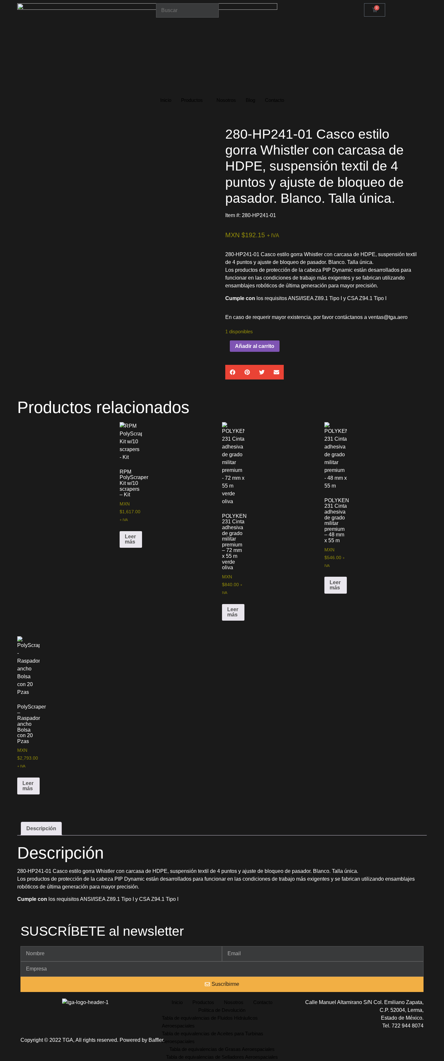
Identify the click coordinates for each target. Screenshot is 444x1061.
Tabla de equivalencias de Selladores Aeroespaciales (222, 1057)
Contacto (274, 100)
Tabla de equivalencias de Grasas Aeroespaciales (222, 1049)
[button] (232, 372)
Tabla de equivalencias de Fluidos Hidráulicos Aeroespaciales (210, 1021)
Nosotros (226, 100)
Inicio (165, 100)
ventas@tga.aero (388, 317)
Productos (192, 100)
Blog (250, 100)
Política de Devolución (221, 1010)
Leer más (130, 539)
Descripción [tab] (41, 828)
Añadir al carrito (254, 346)
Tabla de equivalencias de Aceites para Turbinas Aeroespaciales (212, 1037)
